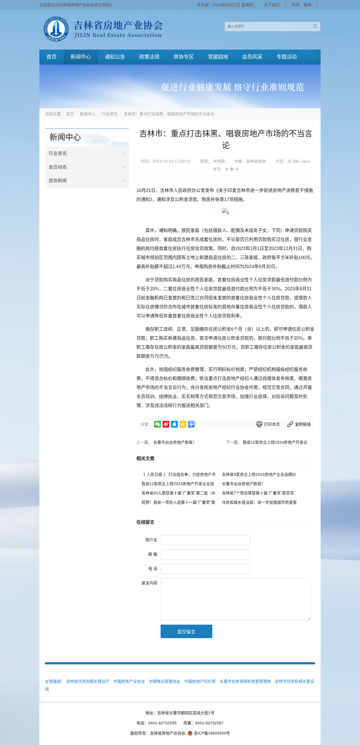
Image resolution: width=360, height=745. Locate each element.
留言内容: (149, 583)
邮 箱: (153, 554)
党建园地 (218, 57)
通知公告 (115, 57)
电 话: (153, 568)
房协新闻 (58, 180)
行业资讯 (110, 114)
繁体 (307, 5)
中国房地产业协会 (129, 681)
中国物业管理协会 (164, 681)
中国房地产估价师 (200, 681)
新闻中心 (81, 57)
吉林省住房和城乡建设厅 (87, 681)
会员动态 (58, 167)
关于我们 (272, 5)
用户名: (151, 540)
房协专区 (184, 57)
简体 (296, 5)
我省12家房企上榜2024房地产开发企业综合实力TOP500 (292, 442)
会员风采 (252, 57)
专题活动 (286, 57)
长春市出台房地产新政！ (175, 442)
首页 (51, 57)
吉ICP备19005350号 (212, 733)
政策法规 (149, 57)
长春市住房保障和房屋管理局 (245, 681)
